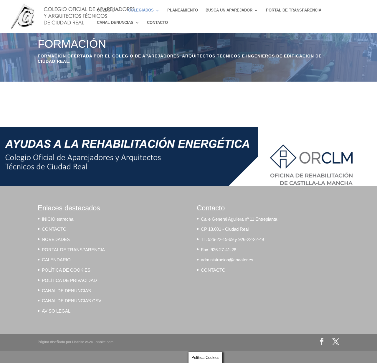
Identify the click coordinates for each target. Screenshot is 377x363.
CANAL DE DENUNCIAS (66, 290)
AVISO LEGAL (56, 311)
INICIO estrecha (57, 219)
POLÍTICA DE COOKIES (66, 270)
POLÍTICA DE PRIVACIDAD (69, 280)
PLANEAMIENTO (182, 10)
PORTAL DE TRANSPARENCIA (293, 10)
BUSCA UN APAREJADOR (229, 10)
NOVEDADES (56, 239)
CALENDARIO (56, 259)
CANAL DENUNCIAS (115, 23)
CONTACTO (157, 23)
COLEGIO (106, 10)
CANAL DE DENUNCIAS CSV (71, 300)
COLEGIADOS (141, 10)
